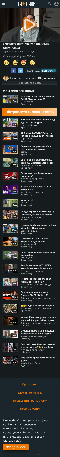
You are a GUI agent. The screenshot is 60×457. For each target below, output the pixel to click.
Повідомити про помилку (30, 400)
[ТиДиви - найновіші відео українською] (26, 4)
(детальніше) (11, 440)
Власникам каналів (30, 392)
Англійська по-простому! (23, 78)
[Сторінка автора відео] (6, 78)
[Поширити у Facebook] (13, 70)
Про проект (30, 384)
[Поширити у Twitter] (21, 70)
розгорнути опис (30, 82)
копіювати (48, 70)
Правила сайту (30, 408)
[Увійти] (56, 4)
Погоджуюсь (16, 447)
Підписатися (46, 78)
